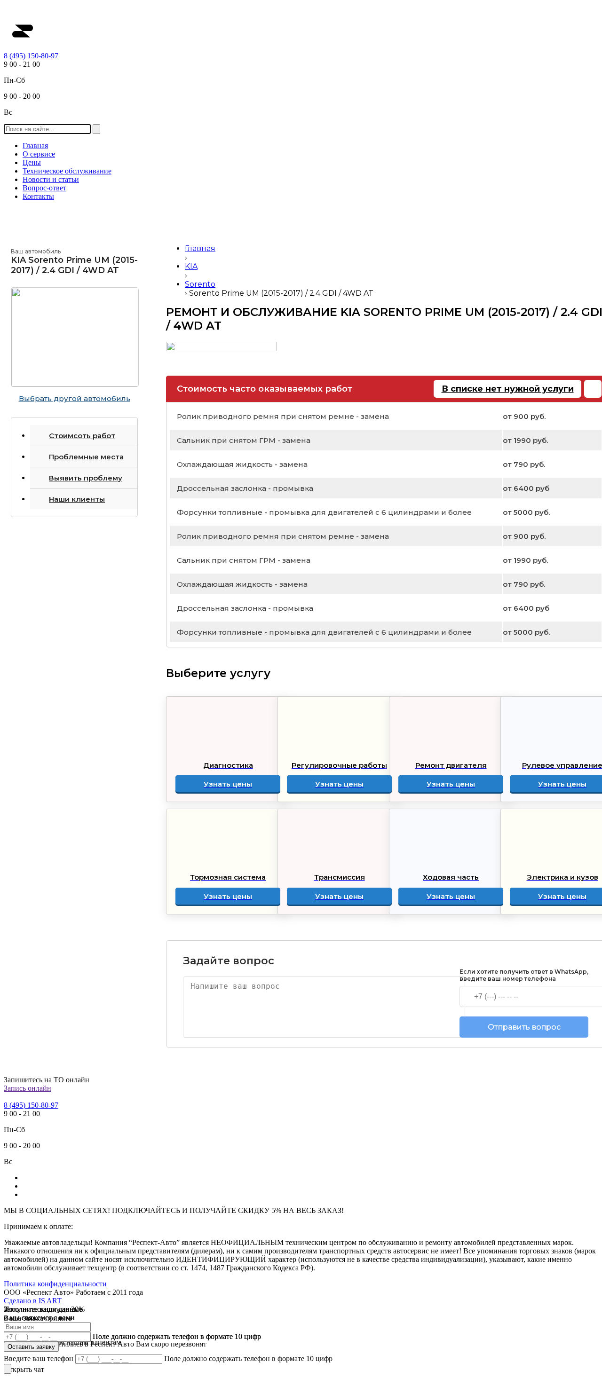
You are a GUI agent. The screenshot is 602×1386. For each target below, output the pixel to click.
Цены (32, 162)
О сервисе (39, 154)
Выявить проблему (85, 477)
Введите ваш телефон (39, 1358)
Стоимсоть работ (82, 435)
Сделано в (33, 1301)
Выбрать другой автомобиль (74, 398)
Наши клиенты (77, 499)
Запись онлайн (27, 1088)
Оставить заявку (31, 1346)
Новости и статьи (51, 179)
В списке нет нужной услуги (508, 389)
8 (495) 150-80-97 (31, 56)
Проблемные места (86, 456)
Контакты (38, 196)
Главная (35, 146)
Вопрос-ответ (44, 188)
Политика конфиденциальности (55, 1284)
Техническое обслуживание (67, 171)
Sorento (200, 284)
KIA (191, 266)
